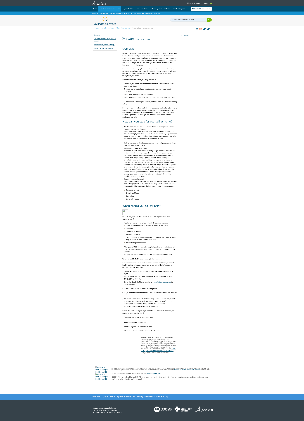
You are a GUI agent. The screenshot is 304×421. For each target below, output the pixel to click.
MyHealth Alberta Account (201, 9)
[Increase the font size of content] (208, 29)
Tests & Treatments (116, 13)
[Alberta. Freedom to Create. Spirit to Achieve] (202, 410)
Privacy (119, 412)
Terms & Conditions (99, 412)
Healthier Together (179, 9)
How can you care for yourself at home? (105, 40)
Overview (97, 35)
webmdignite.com (154, 373)
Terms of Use (177, 369)
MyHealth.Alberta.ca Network (199, 3)
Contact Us (160, 397)
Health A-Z (95, 13)
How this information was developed (159, 351)
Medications (128, 13)
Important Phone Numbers (126, 397)
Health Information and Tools (110, 9)
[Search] (209, 20)
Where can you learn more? (103, 48)
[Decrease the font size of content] (204, 29)
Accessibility (111, 412)
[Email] (197, 29)
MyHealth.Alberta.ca (105, 20)
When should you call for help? (104, 45)
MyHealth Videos (128, 9)
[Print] (200, 29)
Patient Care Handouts (152, 13)
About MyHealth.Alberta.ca (160, 9)
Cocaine (185, 35)
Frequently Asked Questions (145, 397)
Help (166, 397)
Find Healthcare (143, 9)
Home (95, 9)
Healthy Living (104, 13)
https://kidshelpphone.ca (162, 282)
